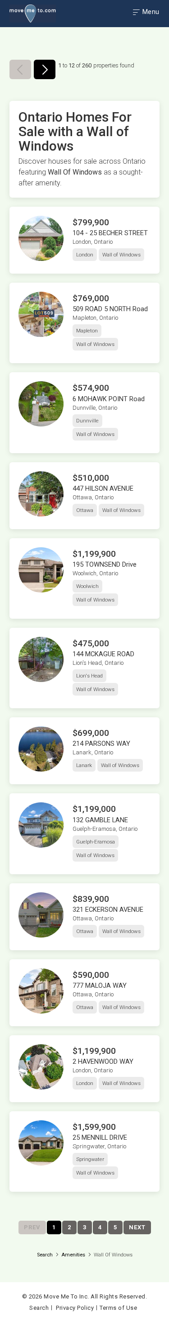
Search (45, 1255)
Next (137, 1227)
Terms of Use (118, 1307)
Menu (150, 11)
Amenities (73, 1255)
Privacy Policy (75, 1307)
